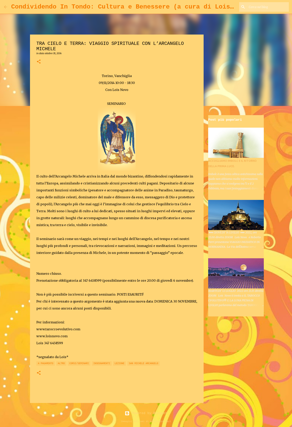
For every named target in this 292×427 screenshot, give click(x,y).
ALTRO (61, 363)
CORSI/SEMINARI (79, 363)
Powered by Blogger (148, 413)
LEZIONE (119, 363)
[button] (38, 62)
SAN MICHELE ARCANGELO (143, 363)
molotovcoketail (160, 421)
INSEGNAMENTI (101, 363)
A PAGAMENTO (45, 363)
